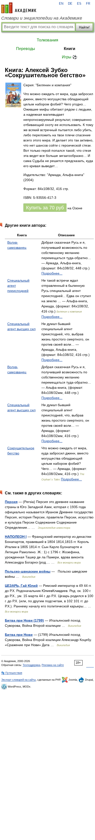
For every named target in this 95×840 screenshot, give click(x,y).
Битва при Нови (19, 635)
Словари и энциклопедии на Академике (41, 18)
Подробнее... (51, 273)
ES (79, 3)
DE (70, 3)
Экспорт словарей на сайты (18, 679)
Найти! (84, 27)
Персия (11, 502)
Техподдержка (31, 665)
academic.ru (18, 7)
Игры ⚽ (69, 57)
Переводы (25, 49)
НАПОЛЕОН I (16, 537)
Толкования (47, 40)
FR (88, 3)
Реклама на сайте (53, 665)
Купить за (45, 207)
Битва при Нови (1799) (24, 620)
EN (61, 3)
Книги (69, 49)
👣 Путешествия (11, 672)
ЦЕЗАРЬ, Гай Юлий (21, 586)
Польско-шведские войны (27, 571)
